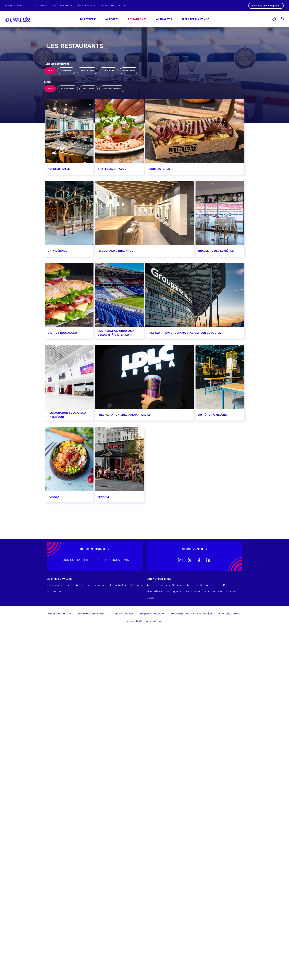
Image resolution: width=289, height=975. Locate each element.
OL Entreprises (213, 591)
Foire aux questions (112, 560)
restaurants (137, 19)
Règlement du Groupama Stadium (192, 614)
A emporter (66, 71)
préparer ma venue (195, 19)
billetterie (88, 19)
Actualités (164, 19)
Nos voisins (54, 591)
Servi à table (129, 71)
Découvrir (136, 585)
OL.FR (221, 585)
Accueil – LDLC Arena (200, 585)
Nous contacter (74, 560)
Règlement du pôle (152, 614)
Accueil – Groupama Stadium (164, 585)
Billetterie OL (155, 591)
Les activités (118, 585)
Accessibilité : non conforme (144, 621)
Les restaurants (96, 585)
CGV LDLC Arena (230, 614)
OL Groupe (193, 591)
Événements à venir (59, 585)
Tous (50, 71)
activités (112, 19)
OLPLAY (231, 591)
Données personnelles (92, 614)
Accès (79, 585)
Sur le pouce (108, 71)
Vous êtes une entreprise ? (266, 6)
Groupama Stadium (112, 89)
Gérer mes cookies (59, 614)
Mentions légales (123, 614)
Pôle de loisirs (67, 89)
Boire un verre (87, 71)
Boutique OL (174, 591)
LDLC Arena (88, 89)
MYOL (150, 598)
